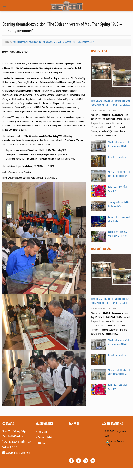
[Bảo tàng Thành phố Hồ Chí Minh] (66, 6)
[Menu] (4, 6)
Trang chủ (8, 42)
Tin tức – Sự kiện (45, 437)
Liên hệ (41, 443)
